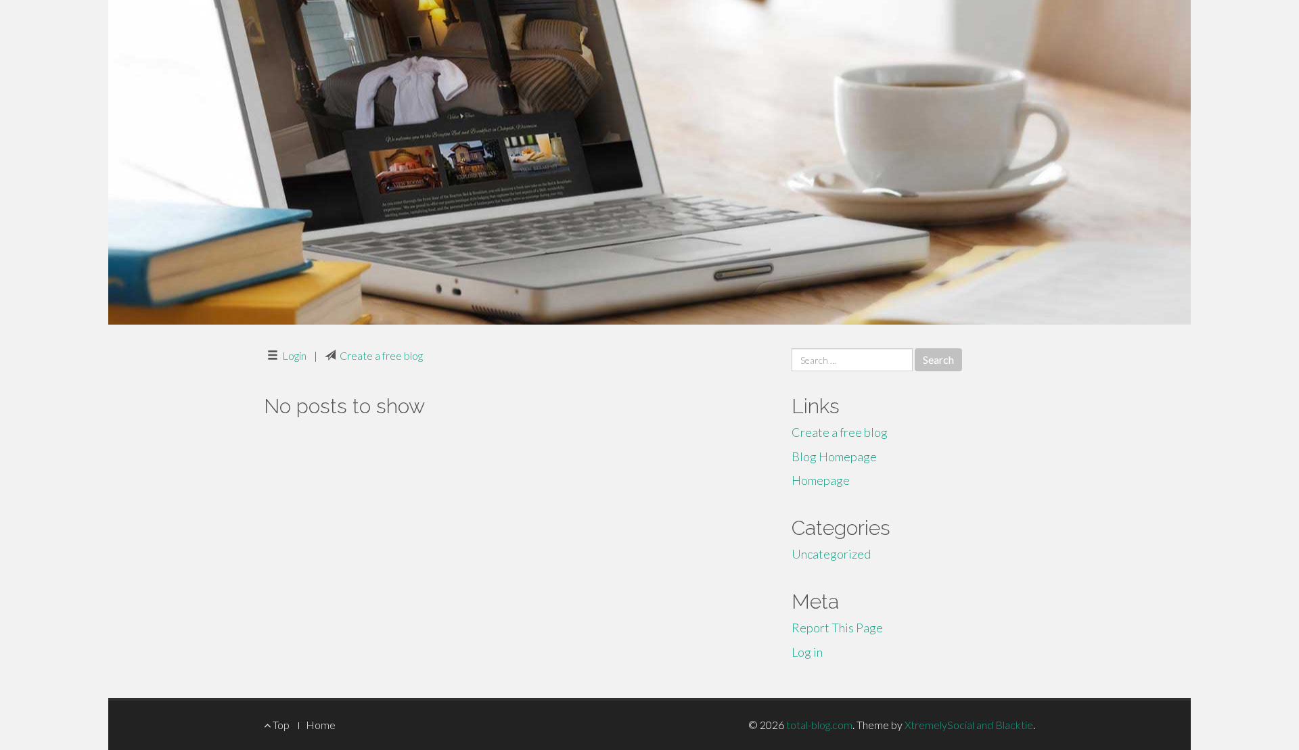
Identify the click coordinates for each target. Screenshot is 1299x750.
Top (280, 724)
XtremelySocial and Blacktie (969, 724)
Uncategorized (831, 553)
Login (294, 355)
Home (321, 724)
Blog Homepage (834, 456)
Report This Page (837, 627)
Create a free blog (381, 355)
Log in (807, 651)
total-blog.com (819, 724)
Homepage (821, 480)
